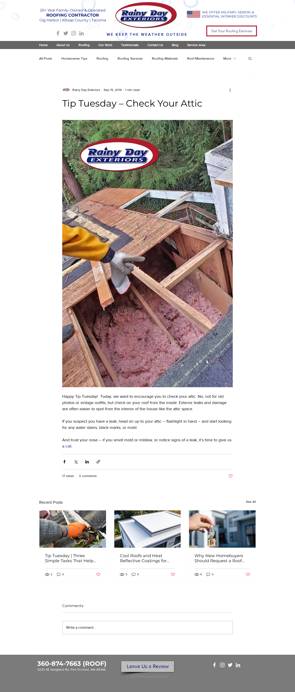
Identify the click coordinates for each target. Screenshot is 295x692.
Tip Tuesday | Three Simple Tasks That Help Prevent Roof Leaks (69, 558)
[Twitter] (66, 33)
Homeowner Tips (74, 58)
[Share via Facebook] (64, 461)
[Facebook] (58, 33)
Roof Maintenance (200, 58)
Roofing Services (130, 58)
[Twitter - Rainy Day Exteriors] (230, 665)
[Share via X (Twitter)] (76, 461)
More (227, 58)
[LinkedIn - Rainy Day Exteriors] (238, 665)
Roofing (102, 58)
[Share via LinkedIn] (87, 461)
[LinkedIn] (81, 33)
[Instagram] (74, 33)
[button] (250, 58)
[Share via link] (98, 461)
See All (251, 501)
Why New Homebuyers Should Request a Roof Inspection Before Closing (221, 558)
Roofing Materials (165, 58)
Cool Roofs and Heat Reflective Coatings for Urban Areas (143, 558)
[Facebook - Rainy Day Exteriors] (214, 665)
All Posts (45, 58)
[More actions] (230, 90)
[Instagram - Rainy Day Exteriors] (222, 665)
